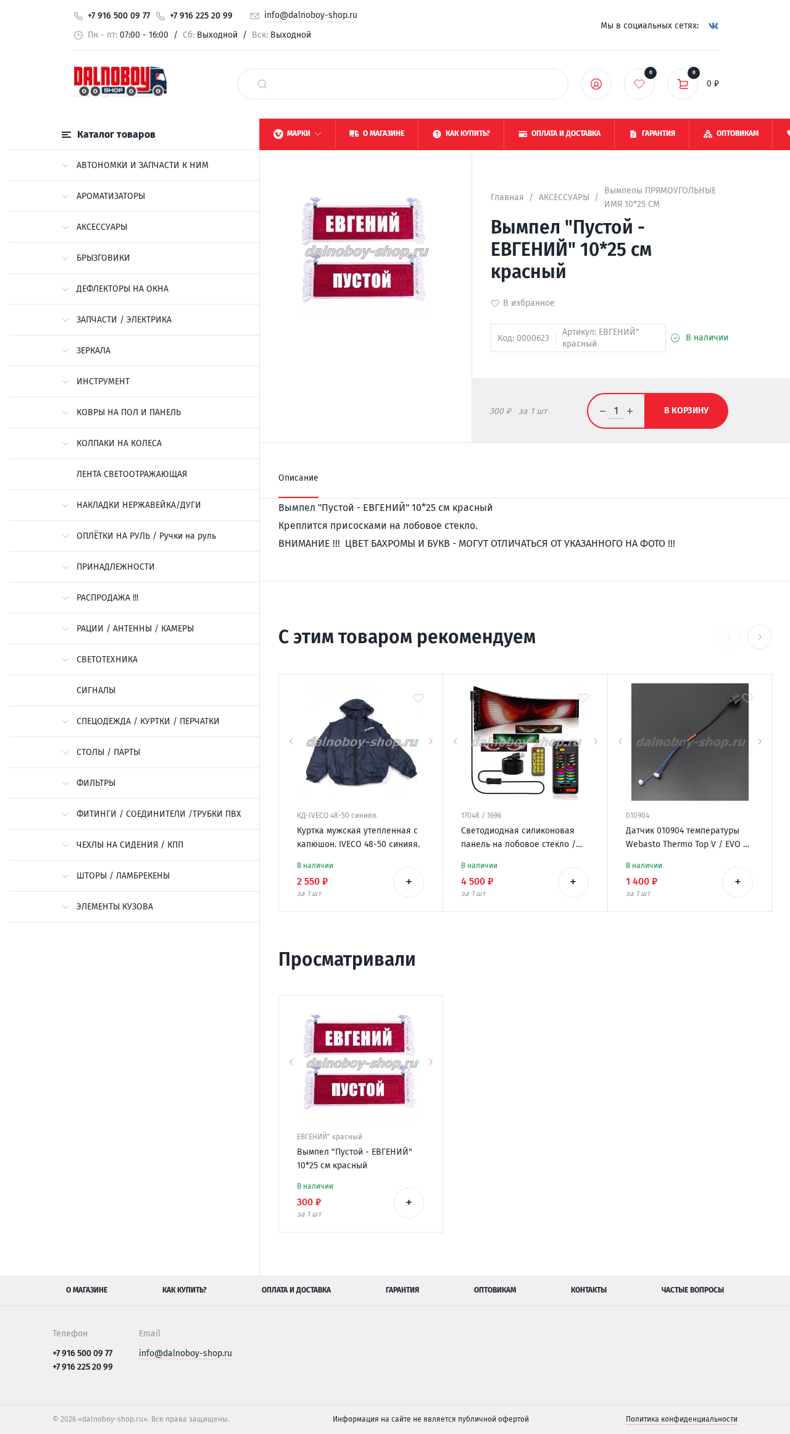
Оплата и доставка (296, 1290)
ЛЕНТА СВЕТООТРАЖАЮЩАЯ (132, 474)
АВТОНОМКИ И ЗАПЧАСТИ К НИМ (143, 165)
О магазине (86, 1290)
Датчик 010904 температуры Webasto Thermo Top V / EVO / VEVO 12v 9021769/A (686, 838)
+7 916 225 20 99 (201, 16)
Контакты (589, 1290)
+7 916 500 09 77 (119, 16)
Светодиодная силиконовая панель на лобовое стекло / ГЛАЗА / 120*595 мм (518, 838)
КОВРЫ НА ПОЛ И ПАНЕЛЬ (129, 412)
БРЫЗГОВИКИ (103, 258)
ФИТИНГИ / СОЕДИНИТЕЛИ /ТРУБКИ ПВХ (159, 814)
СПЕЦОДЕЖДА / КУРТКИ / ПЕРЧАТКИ (148, 721)
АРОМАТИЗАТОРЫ (111, 196)
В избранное (529, 303)
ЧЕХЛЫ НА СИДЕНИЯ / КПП (130, 845)
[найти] (262, 84)
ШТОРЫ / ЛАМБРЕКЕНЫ (123, 876)
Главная (507, 197)
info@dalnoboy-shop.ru (310, 15)
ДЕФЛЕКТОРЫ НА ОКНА (122, 289)
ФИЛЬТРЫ (96, 783)
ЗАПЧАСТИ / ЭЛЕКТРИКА (124, 319)
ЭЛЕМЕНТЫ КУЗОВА (115, 906)
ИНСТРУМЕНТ (103, 381)
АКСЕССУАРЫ (102, 227)
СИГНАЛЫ (96, 690)
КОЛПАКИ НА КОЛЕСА (119, 443)
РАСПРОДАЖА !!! (107, 598)
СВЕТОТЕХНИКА (107, 659)
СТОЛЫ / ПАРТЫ (108, 752)
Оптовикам (495, 1290)
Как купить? (184, 1290)
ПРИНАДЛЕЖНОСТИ (116, 567)
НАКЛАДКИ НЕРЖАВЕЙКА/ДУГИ (139, 505)
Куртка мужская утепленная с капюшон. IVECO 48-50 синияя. (358, 837)
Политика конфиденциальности (682, 1419)
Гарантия (402, 1290)
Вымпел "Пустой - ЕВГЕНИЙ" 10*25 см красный (354, 1159)
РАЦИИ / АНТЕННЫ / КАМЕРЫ (135, 628)
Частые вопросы (693, 1290)
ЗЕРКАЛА (93, 350)
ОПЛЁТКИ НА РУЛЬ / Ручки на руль (146, 536)
